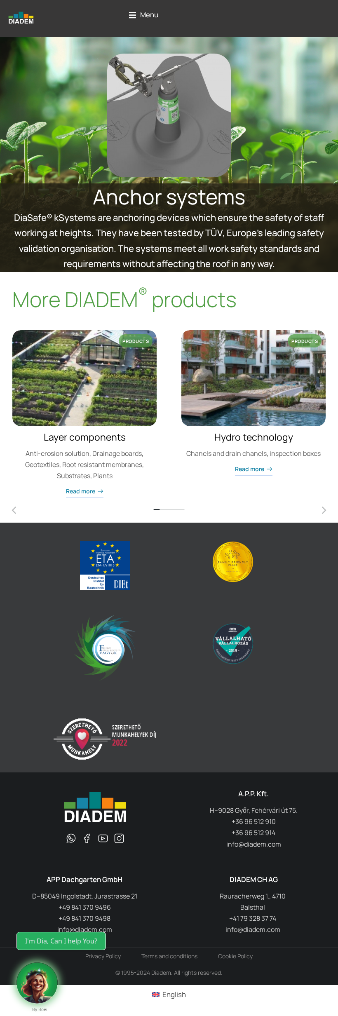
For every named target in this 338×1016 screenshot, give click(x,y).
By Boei (39, 1009)
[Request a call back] (37, 983)
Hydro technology (253, 436)
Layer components (85, 436)
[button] (143, 15)
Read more (80, 491)
